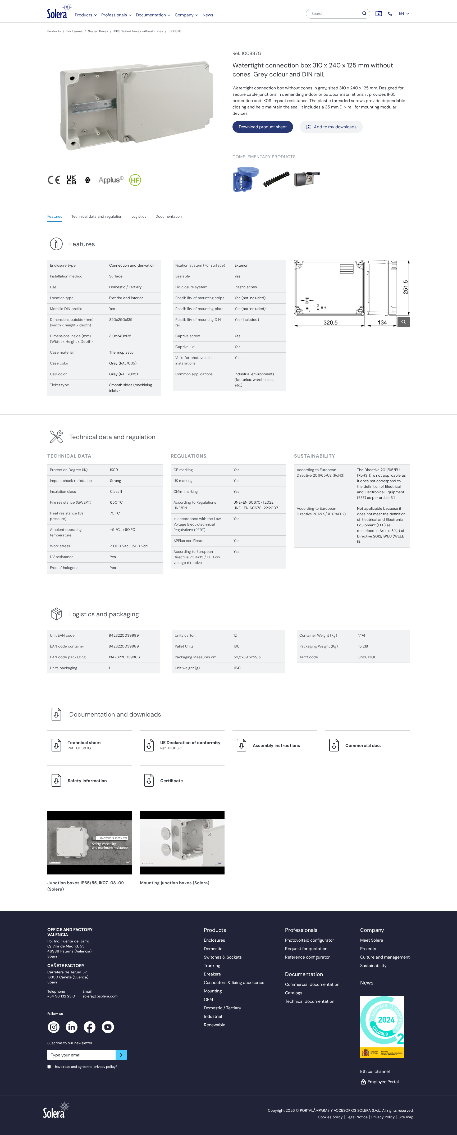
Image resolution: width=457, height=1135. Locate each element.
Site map (406, 1117)
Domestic (213, 948)
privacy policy (105, 1066)
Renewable (214, 1025)
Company (184, 15)
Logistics (138, 216)
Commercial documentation (312, 984)
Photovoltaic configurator (309, 940)
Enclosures (74, 31)
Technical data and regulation (96, 216)
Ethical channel (375, 1071)
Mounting (213, 991)
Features (54, 216)
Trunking (212, 965)
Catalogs (293, 993)
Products (83, 15)
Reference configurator (307, 957)
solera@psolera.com (100, 996)
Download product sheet (263, 127)
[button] (390, 14)
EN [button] (402, 13)
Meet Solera (371, 940)
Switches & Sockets (223, 957)
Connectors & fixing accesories (234, 982)
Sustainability (373, 965)
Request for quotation (306, 948)
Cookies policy (330, 1117)
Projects (368, 948)
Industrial (213, 1016)
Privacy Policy (383, 1117)
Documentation (151, 15)
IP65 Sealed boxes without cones (138, 31)
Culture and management (385, 957)
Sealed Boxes (98, 31)
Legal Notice (357, 1117)
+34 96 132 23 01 (61, 996)
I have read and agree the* (85, 1066)
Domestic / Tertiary (222, 1008)
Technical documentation (309, 1001)
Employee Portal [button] (383, 1081)
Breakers (212, 974)
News (208, 15)
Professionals (114, 15)
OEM (208, 999)
